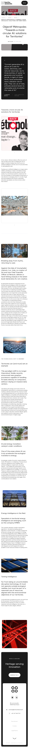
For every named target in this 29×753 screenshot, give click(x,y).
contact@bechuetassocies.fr (16, 709)
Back (3, 17)
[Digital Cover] (14, 738)
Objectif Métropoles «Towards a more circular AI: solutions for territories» (14, 20)
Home (9, 17)
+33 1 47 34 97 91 (15, 713)
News (15, 17)
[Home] (6, 3)
